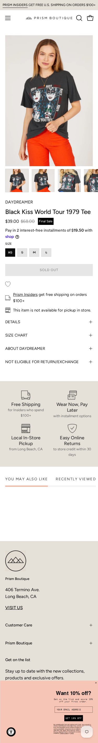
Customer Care (18, 625)
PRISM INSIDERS (15, 5)
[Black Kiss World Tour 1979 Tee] (17, 180)
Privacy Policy (64, 731)
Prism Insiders (25, 294)
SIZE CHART (16, 335)
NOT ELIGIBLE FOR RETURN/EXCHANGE (42, 361)
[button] (78, 18)
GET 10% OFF (73, 716)
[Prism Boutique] (49, 18)
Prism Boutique (17, 579)
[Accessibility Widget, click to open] (11, 731)
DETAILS (12, 322)
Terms (72, 731)
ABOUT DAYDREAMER (25, 348)
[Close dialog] (96, 679)
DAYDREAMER (19, 202)
